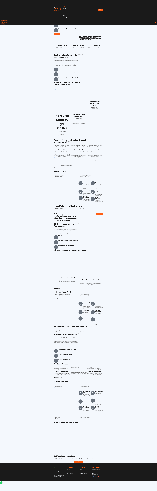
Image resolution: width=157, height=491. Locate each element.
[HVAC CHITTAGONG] (57, 9)
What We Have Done (70, 473)
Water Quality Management (83, 473)
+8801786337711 (95, 473)
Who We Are (68, 469)
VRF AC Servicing (82, 469)
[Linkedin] (96, 476)
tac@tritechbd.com (95, 474)
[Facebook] (93, 476)
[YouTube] (98, 476)
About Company (69, 470)
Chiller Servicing (82, 470)
